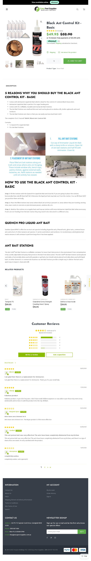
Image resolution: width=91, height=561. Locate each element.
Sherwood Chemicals (40, 299)
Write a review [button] (31, 354)
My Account (51, 490)
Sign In (49, 496)
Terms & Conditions (11, 503)
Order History (51, 493)
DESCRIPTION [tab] (11, 86)
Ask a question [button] (59, 354)
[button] (51, 31)
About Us (8, 493)
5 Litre (14, 309)
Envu (6, 299)
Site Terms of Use (11, 506)
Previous (8, 38)
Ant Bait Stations (18, 127)
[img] (9, 369)
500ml (63, 309)
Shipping (58, 43)
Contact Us (8, 490)
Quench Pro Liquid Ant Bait (20, 125)
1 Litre (7, 309)
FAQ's (7, 496)
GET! (82, 531)
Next (41, 38)
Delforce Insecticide (67, 301)
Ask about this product (68, 52)
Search (7, 509)
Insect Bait (60, 68)
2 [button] (44, 467)
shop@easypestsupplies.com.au (20, 535)
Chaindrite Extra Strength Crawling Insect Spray (42, 303)
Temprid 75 (9, 301)
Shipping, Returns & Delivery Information (18, 500)
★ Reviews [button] (89, 282)
